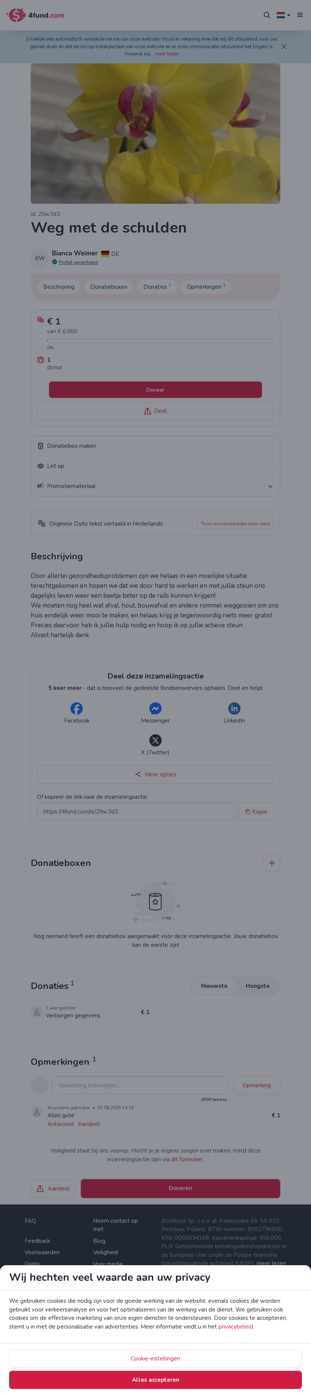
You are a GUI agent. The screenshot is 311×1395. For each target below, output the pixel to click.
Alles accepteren (155, 1380)
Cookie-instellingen (155, 1358)
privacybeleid (235, 1326)
